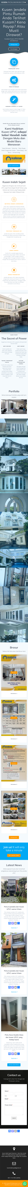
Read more (14, 927)
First (6, 1095)
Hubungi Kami (14, 44)
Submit (14, 1118)
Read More (14, 672)
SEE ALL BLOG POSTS (14, 1064)
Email (7, 1099)
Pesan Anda (9, 1105)
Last (16, 1095)
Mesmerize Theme (18, 1185)
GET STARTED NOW (13, 165)
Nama (7, 1091)
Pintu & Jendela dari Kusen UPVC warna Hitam (14, 908)
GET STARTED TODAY (14, 855)
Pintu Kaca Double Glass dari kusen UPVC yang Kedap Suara (14, 1037)
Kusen (13, 2)
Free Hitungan (14, 49)
